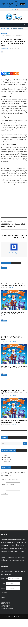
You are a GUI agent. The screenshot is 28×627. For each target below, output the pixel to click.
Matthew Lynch (5, 48)
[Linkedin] (8, 73)
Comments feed (7, 459)
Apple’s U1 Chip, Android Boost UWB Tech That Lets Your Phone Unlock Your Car (14, 392)
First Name (3, 484)
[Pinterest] (11, 73)
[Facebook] (2, 73)
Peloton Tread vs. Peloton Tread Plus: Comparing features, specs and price (13, 284)
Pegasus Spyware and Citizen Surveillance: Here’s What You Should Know (13, 337)
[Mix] (17, 73)
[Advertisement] (14, 200)
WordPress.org (7, 461)
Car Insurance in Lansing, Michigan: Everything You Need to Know (12, 313)
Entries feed (7, 457)
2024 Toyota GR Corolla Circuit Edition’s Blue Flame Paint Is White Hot (14, 367)
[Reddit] (14, 73)
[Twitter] (5, 73)
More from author (16, 263)
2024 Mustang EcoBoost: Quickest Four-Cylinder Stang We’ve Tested (14, 421)
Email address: (4, 479)
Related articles (6, 263)
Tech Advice (4, 33)
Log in (5, 455)
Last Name (3, 489)
